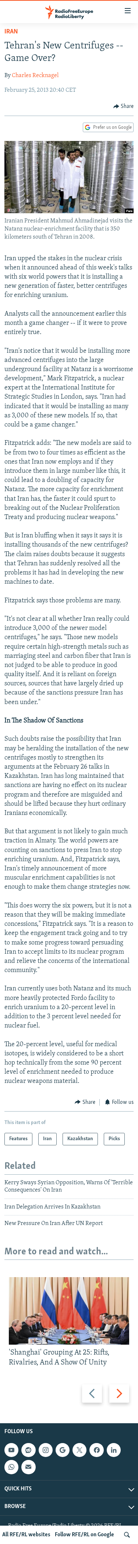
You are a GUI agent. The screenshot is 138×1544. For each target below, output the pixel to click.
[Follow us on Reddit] (28, 1450)
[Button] (123, 106)
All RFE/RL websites (26, 1535)
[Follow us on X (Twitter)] (79, 1450)
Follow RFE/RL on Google (84, 1535)
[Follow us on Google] (63, 1450)
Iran (11, 32)
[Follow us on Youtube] (11, 1450)
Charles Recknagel (35, 76)
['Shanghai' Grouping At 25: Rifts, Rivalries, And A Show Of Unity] (69, 1311)
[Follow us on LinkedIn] (114, 1450)
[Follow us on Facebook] (96, 1450)
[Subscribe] (28, 1467)
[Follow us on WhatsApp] (11, 1467)
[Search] (127, 1535)
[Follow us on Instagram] (46, 1450)
